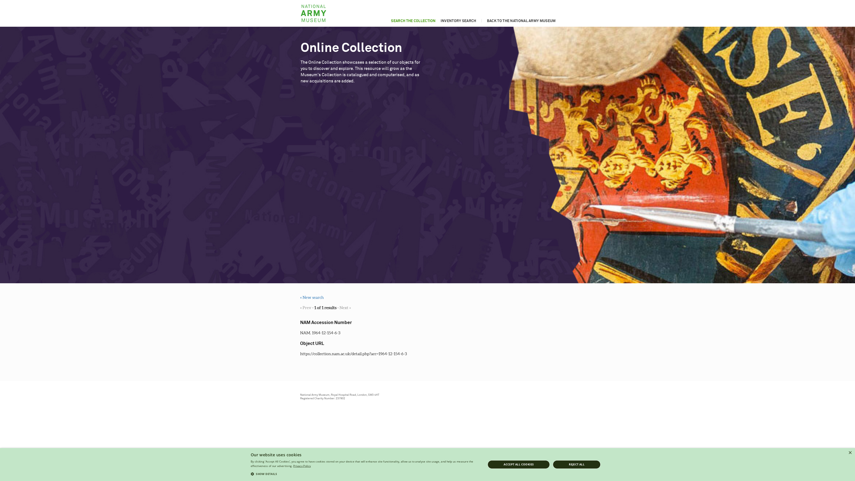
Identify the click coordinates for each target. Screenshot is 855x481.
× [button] (850, 453)
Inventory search (458, 21)
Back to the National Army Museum (521, 21)
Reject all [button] (576, 464)
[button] (365, 474)
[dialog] (427, 464)
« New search (312, 297)
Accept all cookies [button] (519, 464)
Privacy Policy (302, 466)
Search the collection (413, 21)
